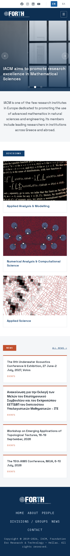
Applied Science (19, 321)
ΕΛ (63, 3)
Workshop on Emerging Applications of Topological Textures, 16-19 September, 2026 (34, 435)
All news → (59, 348)
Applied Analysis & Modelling (28, 206)
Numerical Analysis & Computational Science (33, 263)
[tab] (29, 87)
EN (53, 3)
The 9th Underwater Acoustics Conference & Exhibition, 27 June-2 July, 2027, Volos (32, 366)
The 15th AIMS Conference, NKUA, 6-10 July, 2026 (34, 463)
